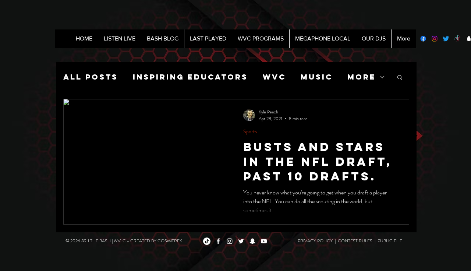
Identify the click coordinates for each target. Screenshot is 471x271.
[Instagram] (434, 38)
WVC (274, 76)
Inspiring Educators (190, 76)
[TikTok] (457, 38)
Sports (250, 132)
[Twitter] (446, 38)
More (361, 76)
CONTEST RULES (355, 240)
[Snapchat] (252, 241)
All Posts (90, 76)
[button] (399, 78)
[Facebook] (423, 38)
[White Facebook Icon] (218, 241)
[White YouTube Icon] (264, 241)
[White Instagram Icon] (229, 241)
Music (317, 76)
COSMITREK (169, 240)
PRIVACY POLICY (316, 240)
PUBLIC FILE (390, 240)
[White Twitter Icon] (241, 241)
